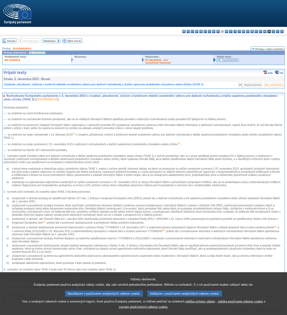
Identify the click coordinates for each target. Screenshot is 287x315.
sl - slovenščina (273, 31)
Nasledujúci (50, 41)
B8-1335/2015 (12, 60)
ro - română (265, 31)
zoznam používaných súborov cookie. (143, 307)
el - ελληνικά (209, 31)
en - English (213, 31)
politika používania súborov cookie (240, 301)
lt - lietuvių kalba (239, 31)
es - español (188, 31)
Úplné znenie (74, 41)
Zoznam (11, 41)
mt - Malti (248, 31)
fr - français (218, 31)
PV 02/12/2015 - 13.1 (156, 60)
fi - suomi (277, 31)
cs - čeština (192, 31)
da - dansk (196, 31)
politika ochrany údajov (200, 301)
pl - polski (256, 31)
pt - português (260, 31)
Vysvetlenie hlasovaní (158, 62)
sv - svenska (282, 31)
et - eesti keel (205, 31)
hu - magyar (243, 31)
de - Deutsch (201, 31)
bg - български (184, 31)
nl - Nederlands (252, 31)
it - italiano (231, 31)
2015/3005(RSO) (22, 48)
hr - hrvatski (226, 31)
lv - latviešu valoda (235, 31)
